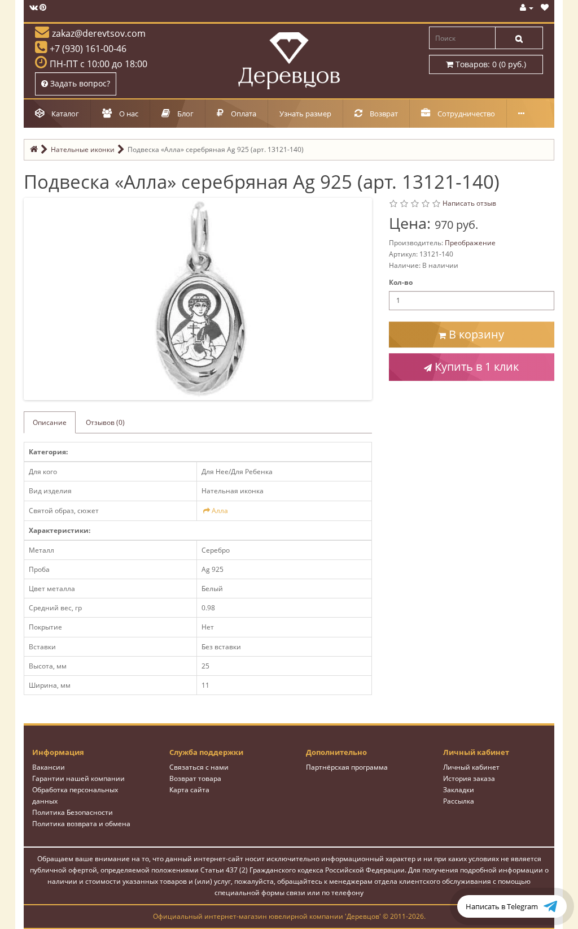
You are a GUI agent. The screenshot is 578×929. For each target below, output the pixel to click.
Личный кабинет (471, 767)
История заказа (469, 778)
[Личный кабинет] (526, 7)
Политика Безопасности (72, 812)
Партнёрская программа (347, 767)
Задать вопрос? (79, 83)
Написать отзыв (469, 203)
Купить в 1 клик (475, 366)
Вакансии (48, 767)
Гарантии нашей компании (78, 778)
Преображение (470, 243)
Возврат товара (195, 778)
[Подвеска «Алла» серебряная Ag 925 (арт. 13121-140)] (200, 298)
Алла (220, 510)
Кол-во (401, 282)
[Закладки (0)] (545, 7)
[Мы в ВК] (33, 7)
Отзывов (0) (105, 422)
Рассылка (458, 801)
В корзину (475, 334)
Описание (50, 422)
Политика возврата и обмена (81, 823)
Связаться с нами (199, 767)
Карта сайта (189, 790)
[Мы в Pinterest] (43, 7)
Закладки (458, 790)
